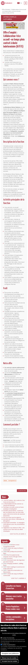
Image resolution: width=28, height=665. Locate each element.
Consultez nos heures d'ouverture (13, 587)
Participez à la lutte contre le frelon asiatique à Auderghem (13, 508)
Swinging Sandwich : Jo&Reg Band (13, 564)
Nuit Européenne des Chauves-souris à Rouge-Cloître (12, 556)
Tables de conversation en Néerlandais (12, 571)
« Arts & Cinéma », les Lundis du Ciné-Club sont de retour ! (14, 501)
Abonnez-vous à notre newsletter (14, 597)
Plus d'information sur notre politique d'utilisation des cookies (14, 634)
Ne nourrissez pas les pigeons (12, 517)
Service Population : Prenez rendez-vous (13, 608)
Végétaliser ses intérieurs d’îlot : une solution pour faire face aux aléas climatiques (13, 529)
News (4, 497)
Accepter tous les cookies (9, 661)
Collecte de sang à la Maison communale (13, 549)
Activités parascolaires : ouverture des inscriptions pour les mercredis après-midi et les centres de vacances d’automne (14, 513)
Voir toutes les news (17, 534)
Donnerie (7, 558)
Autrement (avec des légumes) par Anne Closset (13, 561)
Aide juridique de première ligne (12, 552)
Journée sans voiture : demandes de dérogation (13, 520)
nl (21, 3)
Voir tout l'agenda (17, 578)
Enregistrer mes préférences (10, 653)
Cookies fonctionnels (8, 638)
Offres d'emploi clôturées (9, 18)
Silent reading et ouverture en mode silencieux (13, 567)
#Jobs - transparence (10, 480)
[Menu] (25, 3)
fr (18, 3)
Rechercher (22, 490)
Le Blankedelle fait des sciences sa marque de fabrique (13, 504)
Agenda (5, 541)
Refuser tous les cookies (9, 658)
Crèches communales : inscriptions (14, 618)
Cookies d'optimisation (8, 645)
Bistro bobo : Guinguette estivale (11, 545)
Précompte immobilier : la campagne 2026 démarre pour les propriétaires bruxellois (14, 524)
